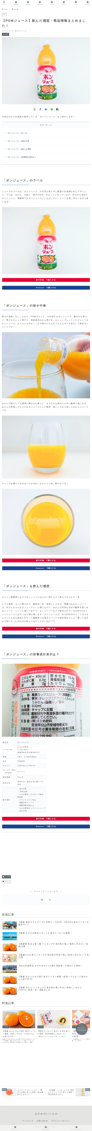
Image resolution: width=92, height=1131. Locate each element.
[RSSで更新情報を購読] (50, 899)
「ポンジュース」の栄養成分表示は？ (21, 157)
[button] (57, 109)
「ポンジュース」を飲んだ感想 (18, 149)
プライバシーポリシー (60, 1121)
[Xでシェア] (34, 109)
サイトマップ (28, 1121)
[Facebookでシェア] (40, 109)
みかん (7, 881)
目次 (42, 125)
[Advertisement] (46, 855)
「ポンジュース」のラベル (16, 133)
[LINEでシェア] (52, 109)
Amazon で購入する (46, 288)
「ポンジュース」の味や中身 (17, 141)
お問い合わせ (42, 1121)
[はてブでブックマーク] (46, 109)
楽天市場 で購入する (46, 280)
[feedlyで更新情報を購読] (42, 899)
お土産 (7, 877)
